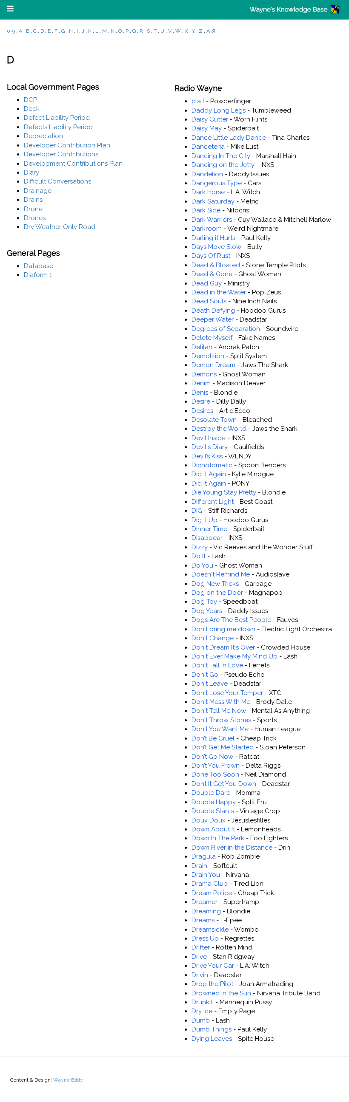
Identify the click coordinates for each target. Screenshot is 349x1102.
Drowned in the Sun (221, 993)
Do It (199, 556)
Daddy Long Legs (219, 110)
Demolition (208, 356)
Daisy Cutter (210, 119)
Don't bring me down (223, 629)
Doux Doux (209, 820)
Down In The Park (218, 838)
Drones (35, 218)
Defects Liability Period (58, 127)
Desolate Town (214, 420)
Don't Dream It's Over (223, 647)
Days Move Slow (216, 247)
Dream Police (212, 893)
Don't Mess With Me (221, 702)
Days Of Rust (211, 256)
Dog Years (207, 611)
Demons (204, 374)
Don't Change (213, 638)
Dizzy (200, 547)
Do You (202, 565)
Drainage (37, 191)
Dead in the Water (219, 292)
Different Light (213, 502)
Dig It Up (204, 520)
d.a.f (198, 101)
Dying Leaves (212, 1039)
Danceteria (208, 146)
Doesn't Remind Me (221, 574)
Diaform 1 (38, 275)
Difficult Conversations (57, 181)
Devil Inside (209, 438)
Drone (33, 209)
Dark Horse (208, 192)
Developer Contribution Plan (67, 145)
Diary (31, 172)
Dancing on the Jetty (223, 165)
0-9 (11, 31)
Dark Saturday (213, 201)
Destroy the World (219, 428)
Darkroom (207, 228)
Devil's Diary (210, 447)
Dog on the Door (217, 592)
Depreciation (43, 136)
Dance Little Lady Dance (229, 137)
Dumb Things (212, 1029)
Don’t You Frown (216, 765)
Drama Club (210, 883)
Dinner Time (209, 529)
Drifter (201, 947)
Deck (32, 109)
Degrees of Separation (226, 329)
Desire (201, 401)
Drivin (200, 975)
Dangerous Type (217, 183)
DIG (197, 510)
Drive (199, 957)
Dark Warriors (212, 219)
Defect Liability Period (57, 118)
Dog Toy (204, 601)
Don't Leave (210, 683)
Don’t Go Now (212, 756)
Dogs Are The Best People (231, 620)
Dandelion (207, 174)
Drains (33, 199)
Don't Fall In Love (217, 665)
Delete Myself (212, 338)
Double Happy (214, 802)
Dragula (204, 856)
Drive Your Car (213, 965)
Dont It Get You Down (224, 784)
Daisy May (207, 128)
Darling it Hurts (213, 238)
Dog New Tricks (215, 584)
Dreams (203, 920)
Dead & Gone (212, 274)
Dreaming (206, 911)
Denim (201, 383)
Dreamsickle (210, 929)
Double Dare (211, 793)
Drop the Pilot (212, 984)
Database (38, 266)
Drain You (206, 875)
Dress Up (205, 938)
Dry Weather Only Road (59, 227)
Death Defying (213, 310)
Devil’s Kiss (207, 456)
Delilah (202, 347)
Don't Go (205, 674)
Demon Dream (213, 365)
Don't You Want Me (220, 729)
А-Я (210, 31)
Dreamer (204, 902)
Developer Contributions (61, 154)
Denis (200, 392)
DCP (30, 100)
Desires (202, 411)
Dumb (201, 1020)
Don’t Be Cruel (213, 738)
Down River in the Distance (232, 847)
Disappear (207, 538)
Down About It (213, 829)
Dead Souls (209, 301)
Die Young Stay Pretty (224, 492)
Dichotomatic (212, 465)
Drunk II (203, 1002)
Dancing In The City (221, 156)
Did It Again (209, 474)
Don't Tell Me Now (219, 711)
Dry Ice (202, 1011)
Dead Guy (207, 283)
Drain (199, 866)
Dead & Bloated (216, 265)
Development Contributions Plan (73, 163)
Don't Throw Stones (221, 720)
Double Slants (213, 811)
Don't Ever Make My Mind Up (234, 656)
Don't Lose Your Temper (227, 693)
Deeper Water (213, 319)
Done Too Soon (215, 774)
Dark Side (206, 210)
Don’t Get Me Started (223, 747)
